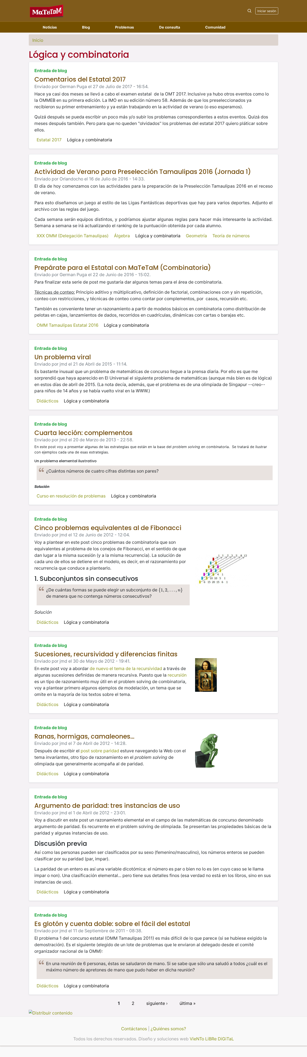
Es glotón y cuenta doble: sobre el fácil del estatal (112, 923)
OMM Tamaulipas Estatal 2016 (67, 325)
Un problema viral (62, 357)
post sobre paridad (100, 750)
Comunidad (215, 27)
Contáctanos (134, 1028)
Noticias (50, 27)
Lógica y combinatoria (89, 139)
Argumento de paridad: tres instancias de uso (107, 805)
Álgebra (122, 235)
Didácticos (47, 401)
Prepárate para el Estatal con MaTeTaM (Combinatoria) (122, 267)
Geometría (196, 235)
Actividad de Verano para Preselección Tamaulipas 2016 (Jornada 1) (142, 171)
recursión (177, 675)
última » (188, 1003)
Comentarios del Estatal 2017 (80, 79)
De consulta (169, 27)
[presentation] (170, 590)
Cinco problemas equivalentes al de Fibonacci (107, 528)
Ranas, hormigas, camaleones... (84, 736)
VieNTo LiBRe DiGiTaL (212, 1038)
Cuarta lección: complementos (83, 433)
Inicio (37, 40)
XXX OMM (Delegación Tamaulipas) (73, 235)
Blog (86, 27)
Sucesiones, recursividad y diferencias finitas (106, 654)
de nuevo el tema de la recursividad (126, 668)
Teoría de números (231, 235)
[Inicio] (47, 10)
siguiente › (157, 1003)
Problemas (124, 27)
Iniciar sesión (266, 11)
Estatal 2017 (49, 139)
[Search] (249, 11)
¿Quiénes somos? (168, 1028)
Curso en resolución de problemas (71, 496)
